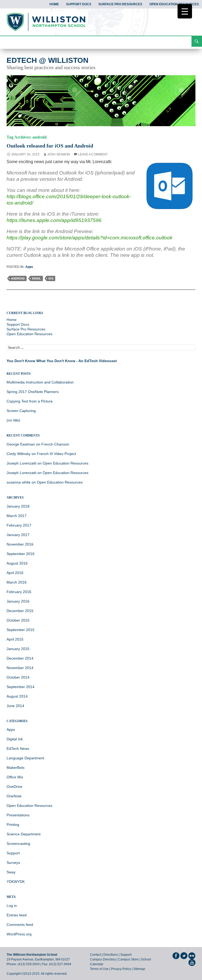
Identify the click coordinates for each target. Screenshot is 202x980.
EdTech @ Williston (47, 60)
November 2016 (20, 544)
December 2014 (20, 658)
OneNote (14, 796)
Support (13, 853)
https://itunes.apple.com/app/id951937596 (54, 220)
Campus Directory (103, 959)
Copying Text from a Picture (30, 401)
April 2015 (15, 639)
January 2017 (18, 535)
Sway (11, 872)
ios (50, 278)
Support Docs (78, 4)
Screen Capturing (21, 411)
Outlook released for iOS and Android (50, 146)
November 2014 (20, 668)
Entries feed (17, 915)
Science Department (24, 834)
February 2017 (19, 525)
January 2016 (18, 601)
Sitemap (139, 969)
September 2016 (20, 554)
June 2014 (15, 706)
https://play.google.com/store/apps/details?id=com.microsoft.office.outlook (90, 237)
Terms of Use (99, 969)
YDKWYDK (16, 881)
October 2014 (18, 677)
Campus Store (128, 959)
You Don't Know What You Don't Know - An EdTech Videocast (62, 361)
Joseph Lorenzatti (21, 463)
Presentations (18, 815)
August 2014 (17, 696)
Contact (95, 955)
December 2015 (20, 611)
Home (54, 4)
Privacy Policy (121, 969)
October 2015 (18, 620)
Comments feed (20, 924)
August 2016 (17, 563)
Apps (29, 267)
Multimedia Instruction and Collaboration (40, 382)
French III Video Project (56, 454)
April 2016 (15, 573)
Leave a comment (93, 154)
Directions (110, 955)
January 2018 (18, 506)
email (36, 278)
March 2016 (17, 582)
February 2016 (19, 592)
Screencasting (18, 843)
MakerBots (15, 767)
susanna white (19, 482)
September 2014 (20, 687)
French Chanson (55, 444)
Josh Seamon (58, 154)
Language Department (25, 758)
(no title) (13, 420)
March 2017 (17, 516)
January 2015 (18, 649)
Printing (13, 824)
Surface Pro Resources (120, 4)
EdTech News (18, 748)
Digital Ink (15, 739)
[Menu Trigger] (185, 11)
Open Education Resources (174, 4)
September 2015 (20, 630)
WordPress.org (19, 934)
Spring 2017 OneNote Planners (33, 392)
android (18, 278)
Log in (12, 905)
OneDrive (14, 786)
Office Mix (15, 777)
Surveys (13, 862)
